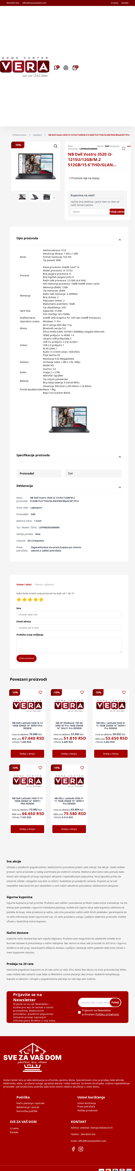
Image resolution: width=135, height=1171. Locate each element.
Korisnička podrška (26, 1111)
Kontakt (125, 3)
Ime (18, 608)
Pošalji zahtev (117, 211)
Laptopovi (37, 135)
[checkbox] (79, 1012)
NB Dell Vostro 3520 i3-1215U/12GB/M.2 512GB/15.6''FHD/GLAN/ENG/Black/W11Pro (89, 135)
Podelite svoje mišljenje (29, 634)
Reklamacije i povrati (27, 1107)
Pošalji (115, 1002)
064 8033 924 (13, 3)
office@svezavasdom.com (34, 3)
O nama (114, 3)
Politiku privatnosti (107, 1014)
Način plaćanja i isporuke (30, 1103)
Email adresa (23, 621)
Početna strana (19, 135)
